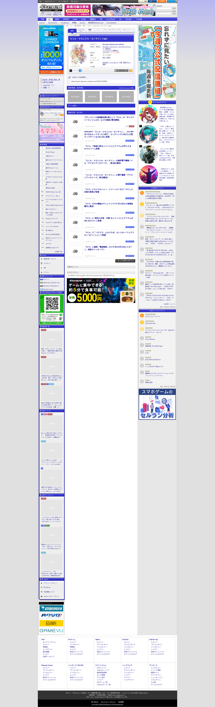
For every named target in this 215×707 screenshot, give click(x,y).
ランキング (171, 1)
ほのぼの (106, 62)
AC (120, 19)
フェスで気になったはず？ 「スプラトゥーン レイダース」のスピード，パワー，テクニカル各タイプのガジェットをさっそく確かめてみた (51, 462)
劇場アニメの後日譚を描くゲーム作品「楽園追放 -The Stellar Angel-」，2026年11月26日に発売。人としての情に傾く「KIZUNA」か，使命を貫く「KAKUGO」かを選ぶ (159, 286)
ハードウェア (110, 19)
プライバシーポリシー (50, 583)
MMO (108, 57)
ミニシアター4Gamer (52, 226)
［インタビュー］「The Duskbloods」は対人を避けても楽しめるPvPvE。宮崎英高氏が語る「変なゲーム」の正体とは (51, 574)
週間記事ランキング (50, 259)
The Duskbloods (150, 339)
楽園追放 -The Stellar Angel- (154, 346)
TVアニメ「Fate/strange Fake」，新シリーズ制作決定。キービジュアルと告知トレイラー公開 (159, 275)
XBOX (57, 19)
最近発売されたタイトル (95, 22)
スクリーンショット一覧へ (126, 87)
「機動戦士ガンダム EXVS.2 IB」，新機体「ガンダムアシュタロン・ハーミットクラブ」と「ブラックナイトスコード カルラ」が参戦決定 (159, 230)
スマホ (83, 19)
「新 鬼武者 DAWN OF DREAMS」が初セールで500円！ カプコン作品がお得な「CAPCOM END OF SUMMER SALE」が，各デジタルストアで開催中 (159, 252)
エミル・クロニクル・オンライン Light (54, 113)
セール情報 (101, 675)
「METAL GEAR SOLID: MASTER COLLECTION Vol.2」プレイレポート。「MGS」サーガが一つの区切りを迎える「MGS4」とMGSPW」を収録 (159, 298)
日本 (120, 62)
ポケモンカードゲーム (152, 316)
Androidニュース (103, 670)
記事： (57, 115)
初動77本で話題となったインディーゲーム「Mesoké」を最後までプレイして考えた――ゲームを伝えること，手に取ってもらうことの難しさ (51, 489)
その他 (153, 682)
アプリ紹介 (101, 677)
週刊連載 (46, 652)
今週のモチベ (50, 156)
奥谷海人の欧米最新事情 (53, 148)
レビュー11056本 (46, 15)
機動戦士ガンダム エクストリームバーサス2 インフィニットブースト (159, 374)
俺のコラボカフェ (51, 209)
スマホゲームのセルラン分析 (54, 178)
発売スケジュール (76, 652)
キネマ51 (48, 243)
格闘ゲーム (155, 672)
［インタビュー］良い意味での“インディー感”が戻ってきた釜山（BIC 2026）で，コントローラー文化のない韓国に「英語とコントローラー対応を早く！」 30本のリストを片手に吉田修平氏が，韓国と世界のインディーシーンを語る (51, 520)
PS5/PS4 (66, 19)
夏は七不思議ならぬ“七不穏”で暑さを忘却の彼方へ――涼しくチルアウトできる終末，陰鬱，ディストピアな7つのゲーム (51, 405)
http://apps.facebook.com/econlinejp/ (113, 44)
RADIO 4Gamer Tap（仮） (54, 192)
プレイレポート (53, 22)
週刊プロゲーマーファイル (54, 160)
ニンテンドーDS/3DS (75, 665)
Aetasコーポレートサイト (51, 596)
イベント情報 (156, 670)
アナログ (129, 19)
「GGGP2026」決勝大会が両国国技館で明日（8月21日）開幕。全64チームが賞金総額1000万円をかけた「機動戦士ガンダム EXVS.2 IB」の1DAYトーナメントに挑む (159, 264)
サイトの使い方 (63, 1)
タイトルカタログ (76, 654)
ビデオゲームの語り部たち (54, 222)
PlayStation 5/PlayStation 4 (51, 286)
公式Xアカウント (50, 1)
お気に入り (152, 1)
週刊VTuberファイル (52, 168)
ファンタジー (113, 62)
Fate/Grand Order (150, 323)
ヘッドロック (107, 50)
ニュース (46, 85)
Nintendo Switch (48, 289)
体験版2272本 (57, 15)
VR (101, 19)
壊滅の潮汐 (149, 382)
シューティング (156, 677)
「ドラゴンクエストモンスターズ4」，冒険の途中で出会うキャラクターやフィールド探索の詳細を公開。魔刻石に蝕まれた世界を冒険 (159, 219)
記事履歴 (162, 1)
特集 (45, 87)
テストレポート (129, 670)
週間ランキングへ (170, 304)
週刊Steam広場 (50, 188)
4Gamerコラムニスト (52, 218)
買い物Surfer (49, 230)
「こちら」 (118, 695)
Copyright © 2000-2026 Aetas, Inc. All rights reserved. (107, 704)
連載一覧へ (59, 251)
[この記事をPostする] (71, 70)
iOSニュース (101, 668)
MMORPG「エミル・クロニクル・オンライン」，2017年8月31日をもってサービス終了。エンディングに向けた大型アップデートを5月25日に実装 (109, 134)
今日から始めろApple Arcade (54, 205)
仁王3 (147, 353)
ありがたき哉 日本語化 (53, 234)
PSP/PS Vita (153, 639)
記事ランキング (48, 656)
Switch (75, 19)
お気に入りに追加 (122, 70)
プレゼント (47, 263)
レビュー (42, 22)
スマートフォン (101, 665)
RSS (40, 1)
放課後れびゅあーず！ (52, 247)
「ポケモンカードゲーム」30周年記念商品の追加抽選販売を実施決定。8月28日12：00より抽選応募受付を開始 (159, 196)
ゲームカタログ (111, 22)
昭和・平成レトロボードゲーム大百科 (54, 214)
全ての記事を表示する (126, 261)
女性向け (93, 19)
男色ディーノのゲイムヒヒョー (54, 172)
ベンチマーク (129, 680)
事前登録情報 (102, 672)
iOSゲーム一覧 (102, 682)
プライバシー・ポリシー (108, 702)
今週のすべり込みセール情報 (54, 183)
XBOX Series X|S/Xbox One (51, 282)
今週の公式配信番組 (52, 164)
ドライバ (46, 272)
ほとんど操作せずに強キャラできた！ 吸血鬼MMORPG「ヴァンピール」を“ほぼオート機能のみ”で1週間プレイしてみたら (51, 435)
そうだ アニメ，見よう (53, 196)
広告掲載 (121, 702)
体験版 (74, 22)
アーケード (153, 665)
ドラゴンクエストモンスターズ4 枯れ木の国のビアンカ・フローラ (159, 331)
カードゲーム (156, 675)
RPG (104, 57)
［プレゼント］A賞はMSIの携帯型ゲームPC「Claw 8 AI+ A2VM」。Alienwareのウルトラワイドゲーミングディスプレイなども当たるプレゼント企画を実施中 (159, 207)
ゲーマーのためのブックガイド (54, 200)
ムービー (82, 22)
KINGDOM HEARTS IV (153, 360)
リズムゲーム (156, 680)
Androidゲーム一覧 (104, 685)
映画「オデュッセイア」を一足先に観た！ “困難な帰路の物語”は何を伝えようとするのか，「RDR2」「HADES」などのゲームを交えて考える (51, 351)
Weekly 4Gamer (50, 152)
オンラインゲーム (49, 642)
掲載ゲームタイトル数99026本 (51, 13)
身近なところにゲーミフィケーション (54, 239)
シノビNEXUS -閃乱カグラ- (154, 366)
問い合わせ (74, 1)
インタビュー (65, 22)
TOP (42, 19)
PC (50, 19)
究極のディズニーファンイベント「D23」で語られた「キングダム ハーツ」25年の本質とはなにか (51, 546)
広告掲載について (49, 592)
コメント (75, 70)
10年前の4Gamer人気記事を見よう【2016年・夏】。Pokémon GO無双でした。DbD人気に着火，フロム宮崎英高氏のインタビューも (51, 378)
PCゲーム (46, 279)
